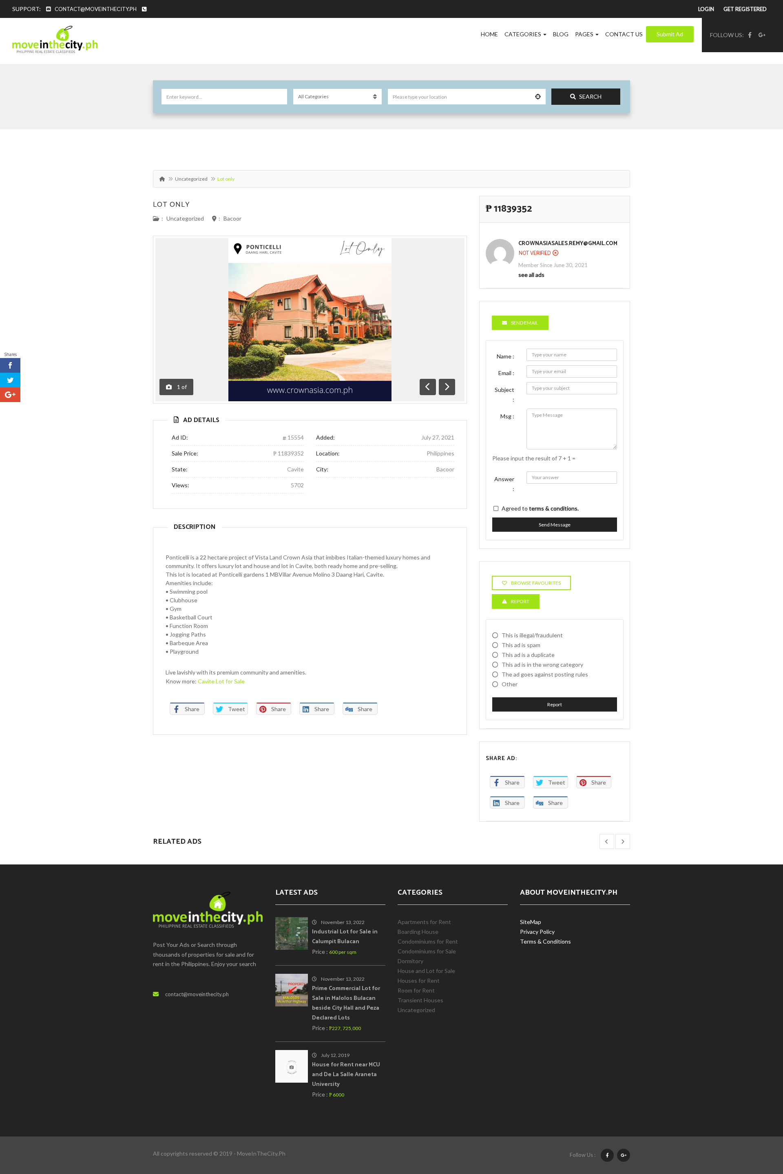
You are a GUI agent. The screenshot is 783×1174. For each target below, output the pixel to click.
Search (590, 96)
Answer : (504, 483)
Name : (505, 356)
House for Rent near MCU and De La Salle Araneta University (346, 1074)
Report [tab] (520, 601)
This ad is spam (521, 644)
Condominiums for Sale (427, 951)
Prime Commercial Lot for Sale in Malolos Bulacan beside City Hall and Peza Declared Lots (346, 1003)
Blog (560, 34)
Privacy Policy (537, 931)
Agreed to (540, 508)
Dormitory (410, 960)
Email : (506, 372)
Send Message (555, 525)
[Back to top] (756, 1123)
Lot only (171, 205)
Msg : (507, 416)
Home (489, 34)
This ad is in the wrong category (542, 664)
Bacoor (232, 218)
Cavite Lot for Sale (221, 681)
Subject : (504, 394)
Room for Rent (416, 990)
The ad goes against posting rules (545, 674)
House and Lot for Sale (426, 970)
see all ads (531, 274)
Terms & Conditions (545, 941)
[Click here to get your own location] (538, 96)
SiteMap (530, 921)
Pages (585, 34)
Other (510, 684)
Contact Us (624, 34)
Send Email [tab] (524, 323)
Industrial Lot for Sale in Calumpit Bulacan (345, 936)
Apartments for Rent (424, 921)
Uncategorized (191, 179)
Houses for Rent (419, 980)
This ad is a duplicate (528, 654)
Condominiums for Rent (428, 941)
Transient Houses (420, 1000)
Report (554, 704)
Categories (523, 34)
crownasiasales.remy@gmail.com (567, 243)
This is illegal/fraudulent (532, 635)
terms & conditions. (554, 508)
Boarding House (418, 931)
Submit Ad (670, 34)
